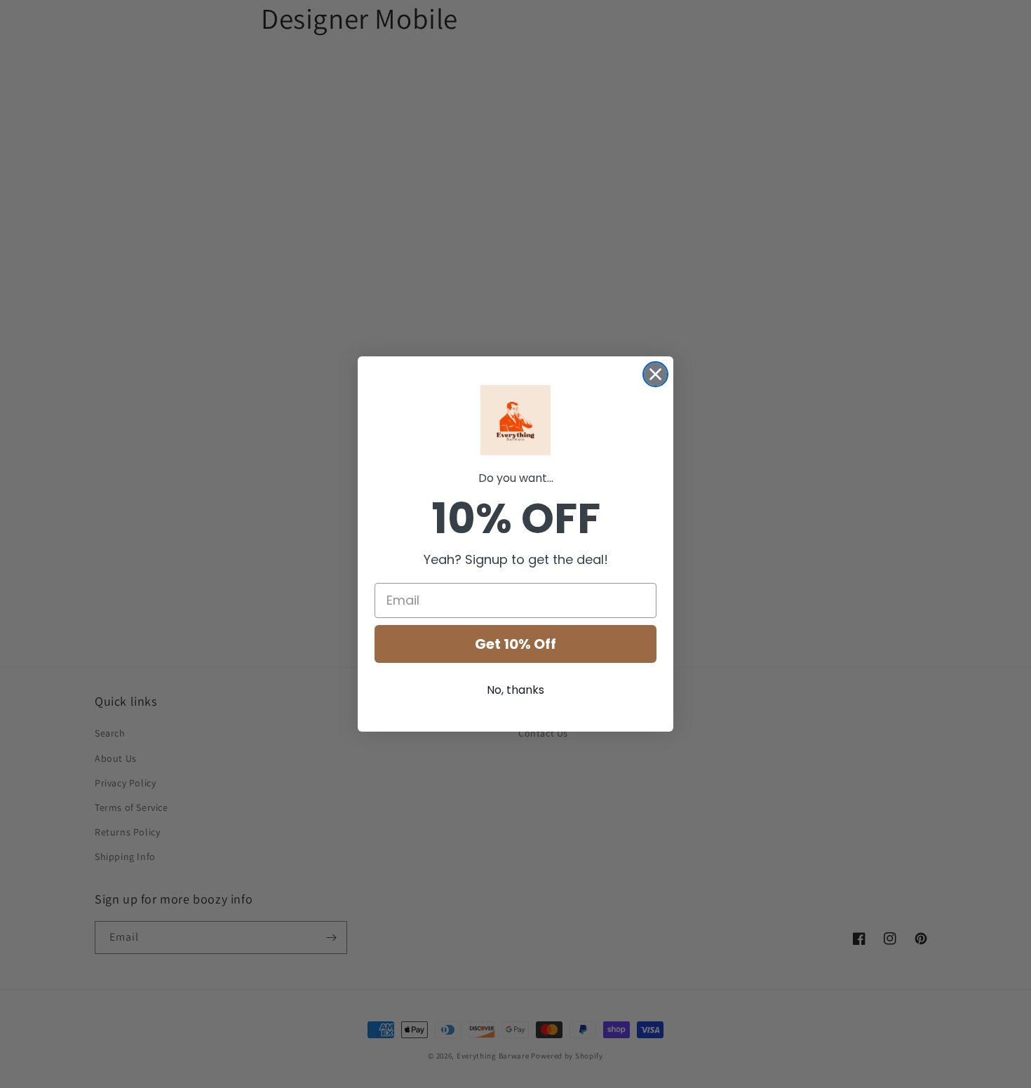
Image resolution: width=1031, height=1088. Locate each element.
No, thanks (515, 690)
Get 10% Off (515, 644)
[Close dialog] (655, 374)
